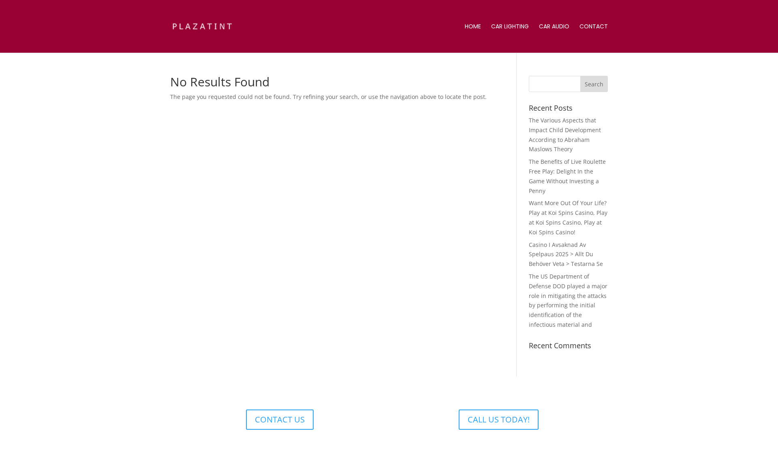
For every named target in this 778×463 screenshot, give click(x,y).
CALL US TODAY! (499, 419)
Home (473, 27)
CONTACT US (280, 419)
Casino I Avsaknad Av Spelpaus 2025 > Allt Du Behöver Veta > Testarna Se (566, 254)
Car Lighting (510, 27)
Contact (593, 27)
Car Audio (554, 27)
